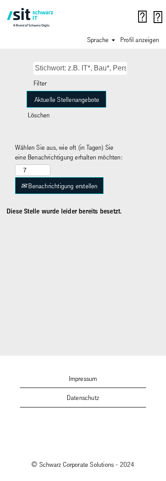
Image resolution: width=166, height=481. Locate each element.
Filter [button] (40, 83)
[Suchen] (142, 16)
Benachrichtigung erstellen (62, 186)
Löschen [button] (39, 115)
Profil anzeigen (139, 39)
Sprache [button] (99, 39)
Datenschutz (83, 397)
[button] (158, 17)
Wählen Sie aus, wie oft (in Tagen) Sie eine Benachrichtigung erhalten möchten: (69, 152)
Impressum (83, 378)
